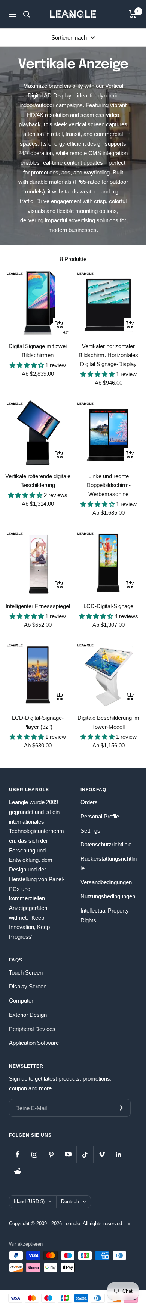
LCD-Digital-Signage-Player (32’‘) (38, 722)
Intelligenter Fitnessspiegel (38, 606)
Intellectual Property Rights (104, 915)
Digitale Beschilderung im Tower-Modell (108, 722)
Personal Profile (99, 816)
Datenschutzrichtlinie (105, 844)
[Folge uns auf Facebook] (17, 1154)
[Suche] (26, 14)
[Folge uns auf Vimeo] (101, 1154)
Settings (90, 830)
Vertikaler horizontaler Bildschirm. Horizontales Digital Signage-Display (108, 355)
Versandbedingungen (106, 882)
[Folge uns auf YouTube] (68, 1154)
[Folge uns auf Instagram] (34, 1154)
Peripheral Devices (32, 1029)
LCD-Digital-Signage (108, 606)
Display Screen (27, 986)
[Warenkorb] (133, 14)
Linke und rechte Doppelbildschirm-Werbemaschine (108, 485)
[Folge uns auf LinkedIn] (118, 1154)
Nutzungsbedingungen (107, 896)
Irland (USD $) (29, 1201)
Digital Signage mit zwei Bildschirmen (38, 350)
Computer (21, 1000)
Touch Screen (26, 972)
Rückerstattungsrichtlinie (108, 863)
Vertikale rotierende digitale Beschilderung (37, 480)
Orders (89, 802)
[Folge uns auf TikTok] (84, 1154)
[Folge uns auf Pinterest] (51, 1154)
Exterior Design (28, 1015)
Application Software (34, 1043)
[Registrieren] (120, 1108)
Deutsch (70, 1201)
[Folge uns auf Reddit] (17, 1171)
